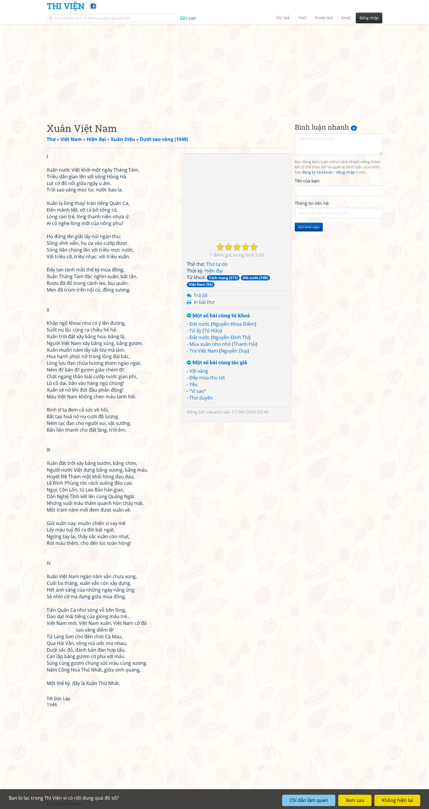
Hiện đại (214, 271)
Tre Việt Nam (203, 351)
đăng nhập (345, 172)
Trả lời (200, 295)
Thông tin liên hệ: (312, 203)
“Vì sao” (197, 391)
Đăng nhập (369, 17)
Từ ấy (195, 330)
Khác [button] (346, 17)
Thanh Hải (244, 344)
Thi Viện (65, 5)
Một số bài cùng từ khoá (220, 315)
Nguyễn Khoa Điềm (233, 324)
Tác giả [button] (283, 17)
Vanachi (214, 412)
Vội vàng (198, 371)
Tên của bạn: (307, 181)
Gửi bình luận (309, 226)
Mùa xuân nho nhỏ (210, 344)
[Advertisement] (214, 68)
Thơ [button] (302, 17)
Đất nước (199, 324)
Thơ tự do (217, 264)
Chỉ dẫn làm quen (309, 800)
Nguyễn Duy (234, 351)
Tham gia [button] (324, 17)
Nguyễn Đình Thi (230, 337)
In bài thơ (204, 302)
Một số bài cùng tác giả (219, 362)
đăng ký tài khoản (317, 172)
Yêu (193, 384)
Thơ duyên (201, 398)
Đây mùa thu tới (207, 377)
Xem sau (355, 800)
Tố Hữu (212, 330)
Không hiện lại (397, 800)
